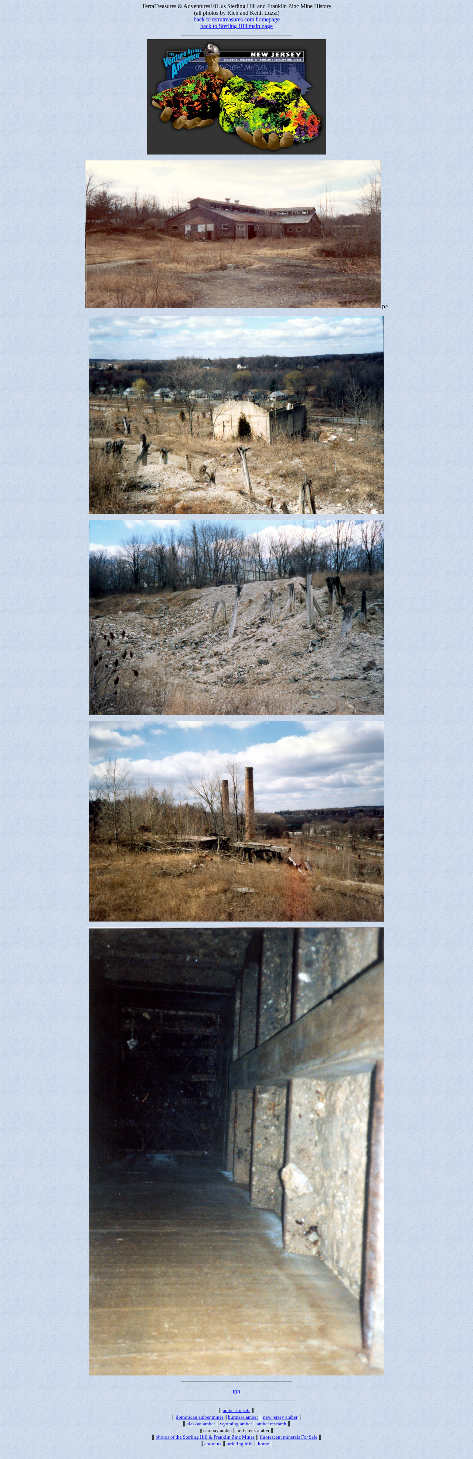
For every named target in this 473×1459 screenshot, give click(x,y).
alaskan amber (201, 1423)
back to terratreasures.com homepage (237, 19)
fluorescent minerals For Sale (288, 1437)
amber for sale (237, 1410)
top (236, 1391)
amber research (271, 1423)
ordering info (240, 1443)
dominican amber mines (200, 1417)
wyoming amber (236, 1423)
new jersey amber (280, 1417)
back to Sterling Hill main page (236, 26)
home (263, 1443)
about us (212, 1443)
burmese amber (243, 1417)
